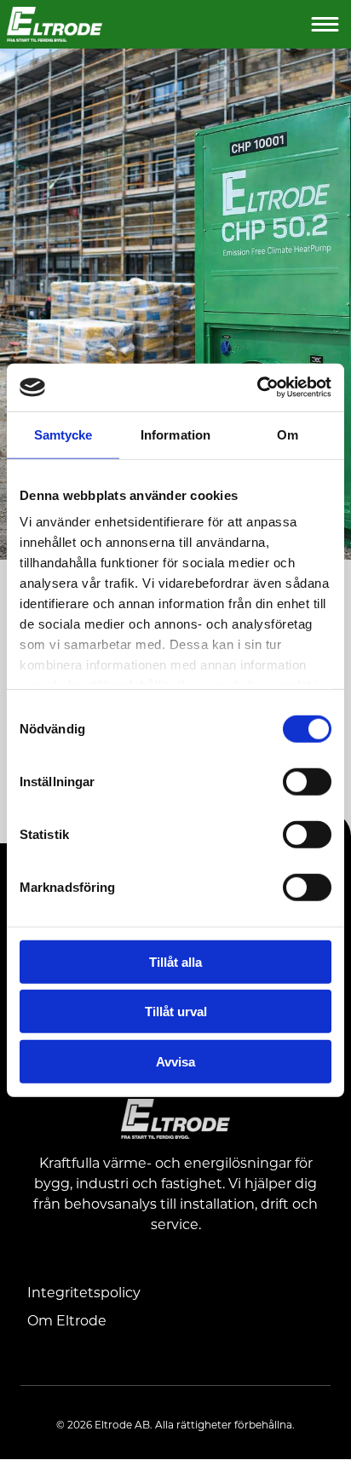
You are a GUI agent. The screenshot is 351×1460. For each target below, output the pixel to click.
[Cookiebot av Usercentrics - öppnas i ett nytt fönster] (256, 387)
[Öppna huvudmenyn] (326, 24)
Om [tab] (287, 434)
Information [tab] (175, 434)
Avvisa (175, 1061)
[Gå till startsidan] (157, 24)
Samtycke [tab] (63, 434)
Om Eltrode (66, 1320)
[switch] (307, 780)
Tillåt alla (175, 961)
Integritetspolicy (84, 1292)
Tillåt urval (176, 1011)
